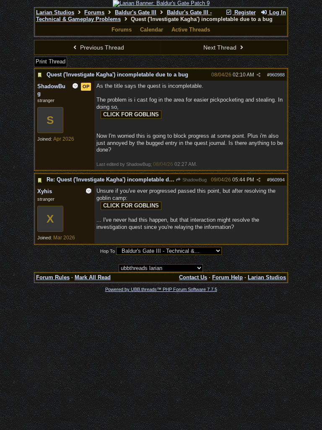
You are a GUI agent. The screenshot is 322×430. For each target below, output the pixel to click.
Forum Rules (53, 277)
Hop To (107, 251)
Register (244, 12)
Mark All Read (93, 277)
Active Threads (190, 29)
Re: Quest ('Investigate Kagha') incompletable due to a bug (122, 179)
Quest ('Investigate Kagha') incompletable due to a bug (117, 74)
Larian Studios (55, 12)
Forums (94, 12)
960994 (277, 179)
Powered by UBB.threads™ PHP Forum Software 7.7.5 (161, 289)
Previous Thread (101, 47)
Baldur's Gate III (135, 12)
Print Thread (50, 61)
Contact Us (193, 277)
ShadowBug (194, 179)
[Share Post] (258, 75)
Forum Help (227, 277)
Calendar (151, 29)
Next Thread (220, 47)
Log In (276, 12)
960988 (277, 74)
